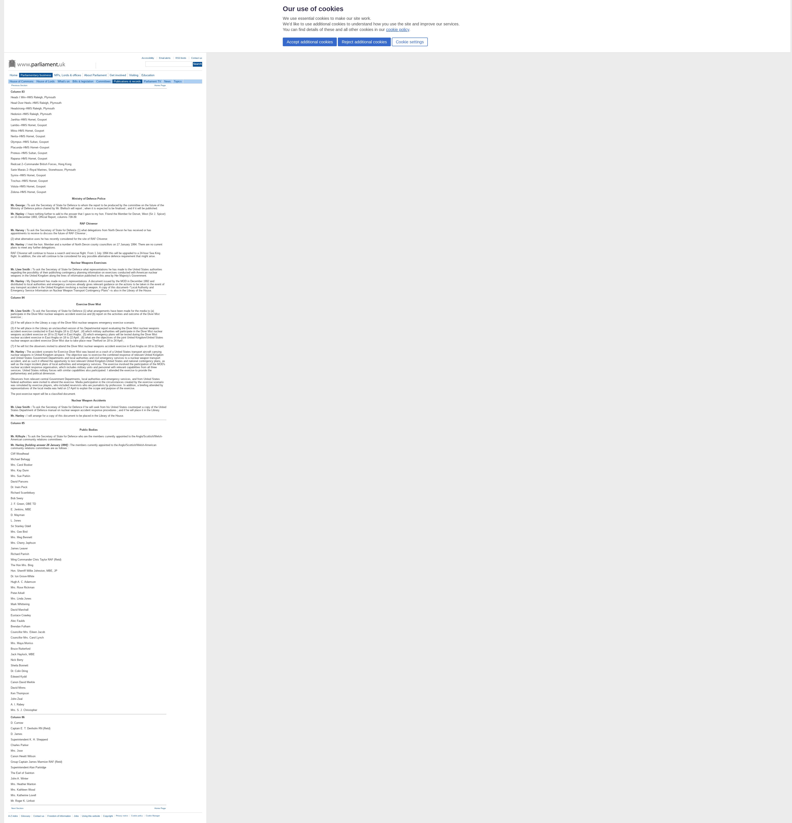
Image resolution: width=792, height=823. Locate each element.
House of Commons (21, 81)
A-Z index (13, 816)
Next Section (17, 808)
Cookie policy (137, 816)
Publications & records (127, 81)
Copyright (108, 816)
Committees (103, 81)
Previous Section (19, 85)
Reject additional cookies (364, 42)
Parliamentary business (36, 75)
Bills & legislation (83, 81)
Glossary (25, 816)
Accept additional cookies (310, 42)
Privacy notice (122, 816)
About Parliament (95, 75)
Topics (178, 81)
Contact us (196, 58)
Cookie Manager (153, 816)
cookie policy (397, 29)
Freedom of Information (59, 816)
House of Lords (46, 81)
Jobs (76, 816)
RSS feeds (181, 58)
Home (14, 75)
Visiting (133, 75)
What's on (64, 81)
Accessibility (148, 58)
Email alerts (165, 58)
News (167, 81)
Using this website (91, 816)
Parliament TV (152, 81)
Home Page (160, 85)
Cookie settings (410, 42)
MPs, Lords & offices (67, 75)
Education (147, 75)
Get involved (118, 75)
